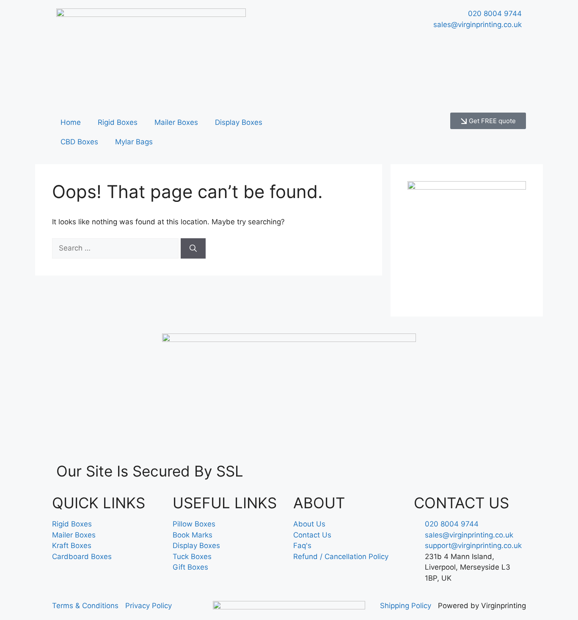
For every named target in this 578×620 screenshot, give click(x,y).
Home (71, 122)
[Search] (193, 248)
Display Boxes (238, 122)
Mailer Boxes (176, 122)
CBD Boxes (79, 142)
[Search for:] (116, 248)
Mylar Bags (134, 142)
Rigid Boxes (118, 122)
